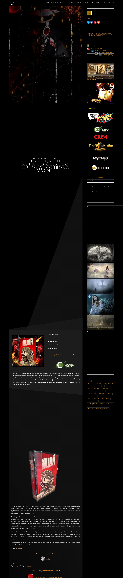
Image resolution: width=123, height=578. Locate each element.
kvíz (103, 398)
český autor (98, 408)
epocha (89, 388)
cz (99, 386)
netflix (89, 403)
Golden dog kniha (92, 396)
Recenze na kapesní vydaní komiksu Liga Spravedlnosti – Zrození (102, 45)
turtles (100, 406)
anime (89, 381)
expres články (105, 388)
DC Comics (108, 386)
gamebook (101, 393)
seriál (94, 406)
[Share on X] (88, 22)
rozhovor (102, 403)
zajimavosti (107, 406)
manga (108, 398)
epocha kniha (97, 388)
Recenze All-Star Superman (96, 48)
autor (94, 381)
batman (100, 381)
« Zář (88, 199)
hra (109, 396)
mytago (95, 401)
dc (103, 386)
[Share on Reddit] (98, 22)
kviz (99, 398)
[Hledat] (89, 13)
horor (100, 396)
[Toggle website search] (113, 2)
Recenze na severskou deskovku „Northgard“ (108, 55)
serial (89, 406)
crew (104, 383)
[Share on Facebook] (91, 22)
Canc (105, 381)
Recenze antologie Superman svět (102, 50)
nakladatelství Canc (104, 401)
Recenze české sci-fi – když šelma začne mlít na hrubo (48, 577)
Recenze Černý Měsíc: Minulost (105, 52)
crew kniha (110, 383)
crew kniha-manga (92, 386)
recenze (95, 403)
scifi (112, 403)
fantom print (97, 391)
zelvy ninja (90, 408)
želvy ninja (106, 408)
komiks (94, 398)
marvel (89, 401)
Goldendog (109, 393)
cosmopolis (98, 383)
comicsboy (90, 383)
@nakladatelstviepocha (60, 355)
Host (105, 396)
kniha (89, 398)
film (104, 391)
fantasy (90, 391)
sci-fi (107, 403)
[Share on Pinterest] (95, 22)
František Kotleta (92, 393)
